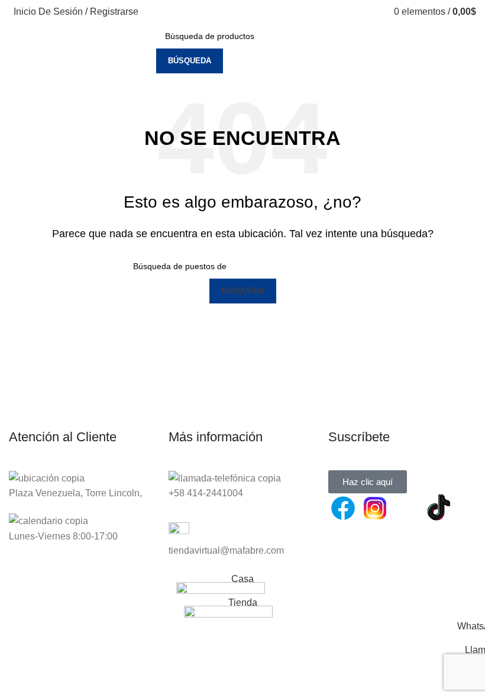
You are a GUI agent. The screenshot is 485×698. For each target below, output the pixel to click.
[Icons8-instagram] (375, 508)
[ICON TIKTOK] (439, 508)
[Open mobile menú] (145, 48)
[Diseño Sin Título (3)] (343, 542)
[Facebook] (343, 508)
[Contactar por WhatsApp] (407, 508)
